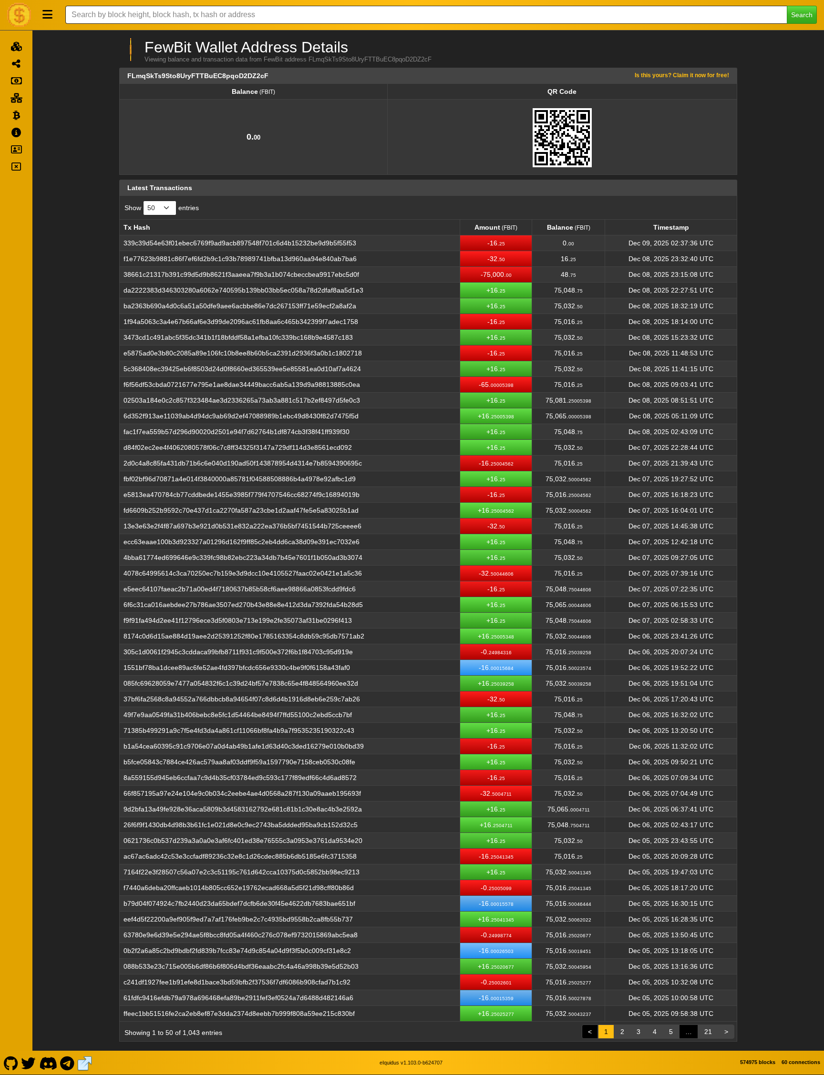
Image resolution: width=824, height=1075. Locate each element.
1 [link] (606, 1031)
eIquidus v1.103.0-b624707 (411, 1062)
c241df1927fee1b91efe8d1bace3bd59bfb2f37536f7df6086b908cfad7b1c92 (237, 982)
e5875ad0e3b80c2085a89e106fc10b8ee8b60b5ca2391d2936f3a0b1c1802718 (243, 353)
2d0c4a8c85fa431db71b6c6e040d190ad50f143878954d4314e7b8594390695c (243, 463)
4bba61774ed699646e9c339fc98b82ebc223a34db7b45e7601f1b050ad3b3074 (243, 557)
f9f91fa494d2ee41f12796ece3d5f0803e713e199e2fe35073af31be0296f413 (238, 620)
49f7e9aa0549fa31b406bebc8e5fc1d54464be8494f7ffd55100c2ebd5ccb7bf (238, 715)
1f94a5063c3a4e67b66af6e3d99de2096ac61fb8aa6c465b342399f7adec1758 (241, 321)
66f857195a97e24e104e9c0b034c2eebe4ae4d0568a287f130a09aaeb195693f (242, 793)
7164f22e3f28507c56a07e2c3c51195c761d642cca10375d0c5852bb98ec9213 (242, 872)
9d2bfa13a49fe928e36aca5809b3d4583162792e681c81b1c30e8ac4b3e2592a (243, 809)
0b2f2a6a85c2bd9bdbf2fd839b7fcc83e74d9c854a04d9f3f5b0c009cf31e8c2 (237, 950)
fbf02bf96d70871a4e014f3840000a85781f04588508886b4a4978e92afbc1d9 (240, 479)
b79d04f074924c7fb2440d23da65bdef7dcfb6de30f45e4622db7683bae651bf (239, 903)
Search (802, 15)
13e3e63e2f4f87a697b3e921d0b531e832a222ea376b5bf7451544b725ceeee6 (242, 526)
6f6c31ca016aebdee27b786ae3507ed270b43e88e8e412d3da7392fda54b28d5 (243, 604)
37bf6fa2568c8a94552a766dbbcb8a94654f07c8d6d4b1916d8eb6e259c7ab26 (242, 699)
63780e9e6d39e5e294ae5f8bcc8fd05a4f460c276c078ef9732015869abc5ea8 (241, 935)
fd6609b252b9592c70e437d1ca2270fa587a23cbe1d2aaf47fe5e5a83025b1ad (241, 510)
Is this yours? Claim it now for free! (682, 75)
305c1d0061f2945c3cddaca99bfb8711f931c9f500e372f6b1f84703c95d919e (238, 652)
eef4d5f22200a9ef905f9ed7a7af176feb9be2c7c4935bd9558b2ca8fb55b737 (238, 919)
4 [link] (655, 1031)
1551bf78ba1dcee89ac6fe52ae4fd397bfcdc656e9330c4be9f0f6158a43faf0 (237, 667)
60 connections (801, 1062)
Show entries (161, 208)
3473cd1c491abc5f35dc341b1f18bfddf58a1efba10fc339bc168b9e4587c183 (238, 337)
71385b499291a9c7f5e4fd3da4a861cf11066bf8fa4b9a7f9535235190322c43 (239, 730)
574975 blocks (757, 1062)
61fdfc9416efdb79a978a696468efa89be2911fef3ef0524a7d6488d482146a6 (238, 998)
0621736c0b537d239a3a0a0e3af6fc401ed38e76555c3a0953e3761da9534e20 (243, 840)
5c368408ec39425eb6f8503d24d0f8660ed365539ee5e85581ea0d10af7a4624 (242, 369)
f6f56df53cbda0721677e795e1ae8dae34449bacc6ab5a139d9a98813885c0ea (242, 384)
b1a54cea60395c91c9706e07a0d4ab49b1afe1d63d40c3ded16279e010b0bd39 (244, 746)
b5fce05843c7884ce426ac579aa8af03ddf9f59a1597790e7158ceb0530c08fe (239, 762)
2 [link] (622, 1031)
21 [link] (708, 1031)
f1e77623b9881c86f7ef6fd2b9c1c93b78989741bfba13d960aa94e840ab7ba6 (240, 259)
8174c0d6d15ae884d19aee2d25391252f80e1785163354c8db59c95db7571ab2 (244, 636)
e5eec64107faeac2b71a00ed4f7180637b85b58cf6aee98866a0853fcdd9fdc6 (240, 589)
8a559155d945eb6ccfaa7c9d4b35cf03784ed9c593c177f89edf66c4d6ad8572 (240, 777)
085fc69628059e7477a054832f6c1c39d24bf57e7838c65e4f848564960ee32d (241, 683)
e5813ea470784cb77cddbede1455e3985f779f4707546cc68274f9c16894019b (242, 494)
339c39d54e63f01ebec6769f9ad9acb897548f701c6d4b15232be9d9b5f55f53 (240, 243)
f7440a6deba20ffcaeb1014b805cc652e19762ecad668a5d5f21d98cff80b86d (239, 888)
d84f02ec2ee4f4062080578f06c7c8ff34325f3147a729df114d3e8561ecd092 (238, 447)
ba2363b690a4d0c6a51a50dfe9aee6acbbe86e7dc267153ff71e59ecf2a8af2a (240, 306)
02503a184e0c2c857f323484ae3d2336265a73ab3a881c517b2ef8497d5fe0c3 (242, 400)
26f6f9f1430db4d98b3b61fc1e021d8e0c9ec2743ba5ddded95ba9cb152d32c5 (241, 825)
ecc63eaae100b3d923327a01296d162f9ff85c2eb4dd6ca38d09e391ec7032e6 (242, 542)
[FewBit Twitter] (29, 1063)
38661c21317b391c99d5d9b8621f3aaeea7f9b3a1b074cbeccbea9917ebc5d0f (241, 274)
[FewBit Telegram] (67, 1063)
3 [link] (638, 1031)
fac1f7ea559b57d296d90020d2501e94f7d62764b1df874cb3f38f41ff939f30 (237, 432)
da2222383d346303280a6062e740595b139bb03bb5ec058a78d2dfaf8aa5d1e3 (243, 290)
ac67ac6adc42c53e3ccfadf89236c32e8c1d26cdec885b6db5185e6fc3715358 (240, 856)
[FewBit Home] (19, 15)
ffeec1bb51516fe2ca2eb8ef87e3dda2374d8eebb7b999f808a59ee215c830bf (239, 1013)
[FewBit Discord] (48, 1063)
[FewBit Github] (11, 1063)
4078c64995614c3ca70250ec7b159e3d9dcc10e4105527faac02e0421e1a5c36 (243, 573)
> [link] (726, 1031)
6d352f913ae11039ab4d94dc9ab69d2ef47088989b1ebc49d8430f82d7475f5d (241, 416)
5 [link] (671, 1031)
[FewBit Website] (85, 1063)
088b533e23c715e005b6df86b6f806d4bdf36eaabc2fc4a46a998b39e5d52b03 (241, 966)
